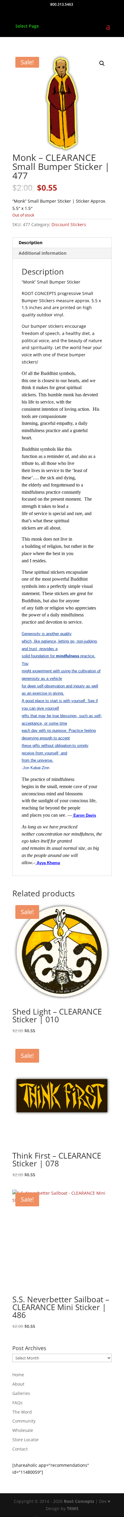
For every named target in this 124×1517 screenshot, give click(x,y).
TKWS (73, 1508)
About (18, 1384)
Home (18, 1374)
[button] (102, 63)
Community (24, 1421)
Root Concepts (79, 1501)
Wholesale (22, 1430)
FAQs (17, 1402)
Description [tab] (30, 242)
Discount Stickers (68, 224)
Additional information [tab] (43, 253)
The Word (22, 1412)
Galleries (21, 1393)
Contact (20, 1449)
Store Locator (25, 1439)
